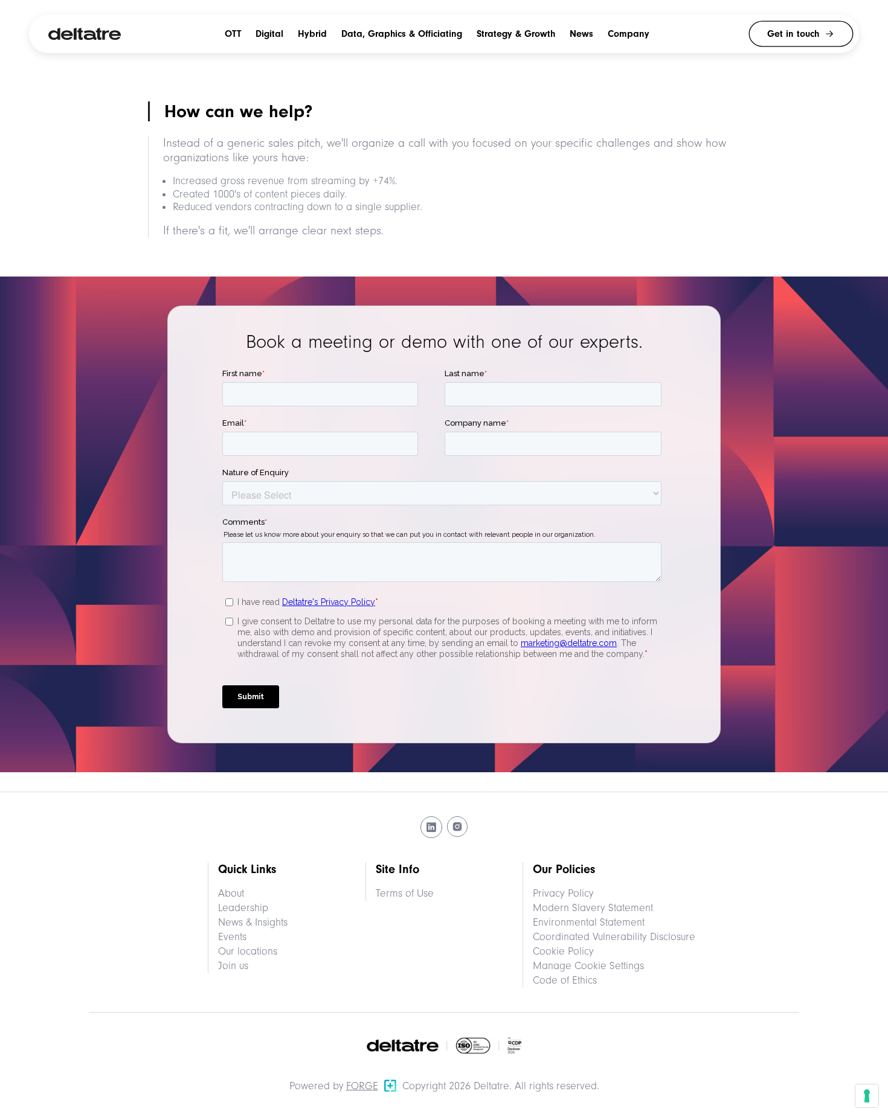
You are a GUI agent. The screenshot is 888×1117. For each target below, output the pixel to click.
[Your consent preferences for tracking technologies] (866, 1095)
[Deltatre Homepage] (84, 34)
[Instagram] (457, 827)
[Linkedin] (431, 827)
